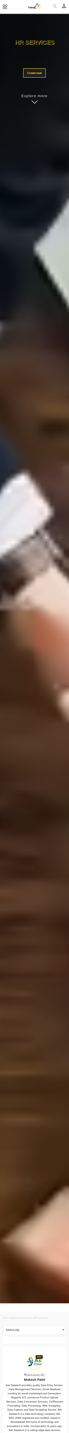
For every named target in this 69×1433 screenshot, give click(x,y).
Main (5, 1317)
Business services (21, 1317)
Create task (34, 73)
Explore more (34, 96)
